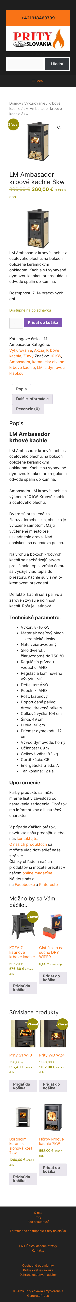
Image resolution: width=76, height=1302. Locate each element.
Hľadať (38, 54)
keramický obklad (48, 362)
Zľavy (28, 356)
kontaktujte (27, 838)
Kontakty (38, 1250)
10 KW (55, 356)
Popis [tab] (21, 389)
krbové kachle (22, 367)
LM (40, 367)
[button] (59, 127)
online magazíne (37, 873)
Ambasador (19, 362)
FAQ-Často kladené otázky (38, 1246)
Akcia (39, 350)
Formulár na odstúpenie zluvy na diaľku (38, 1231)
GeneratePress (38, 1296)
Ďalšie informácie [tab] (32, 399)
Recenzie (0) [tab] (28, 409)
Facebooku (25, 884)
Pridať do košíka (43, 322)
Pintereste (48, 884)
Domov (15, 103)
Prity (38, 1217)
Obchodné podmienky (38, 1265)
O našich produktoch (28, 844)
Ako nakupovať (38, 1222)
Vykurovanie (34, 103)
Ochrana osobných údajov (38, 1275)
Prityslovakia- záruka (38, 1270)
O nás (38, 1213)
